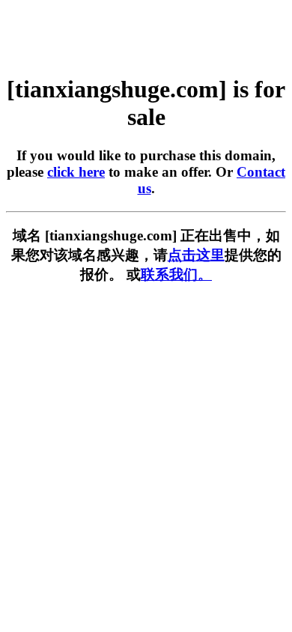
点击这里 (196, 255)
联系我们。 (176, 274)
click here (76, 172)
